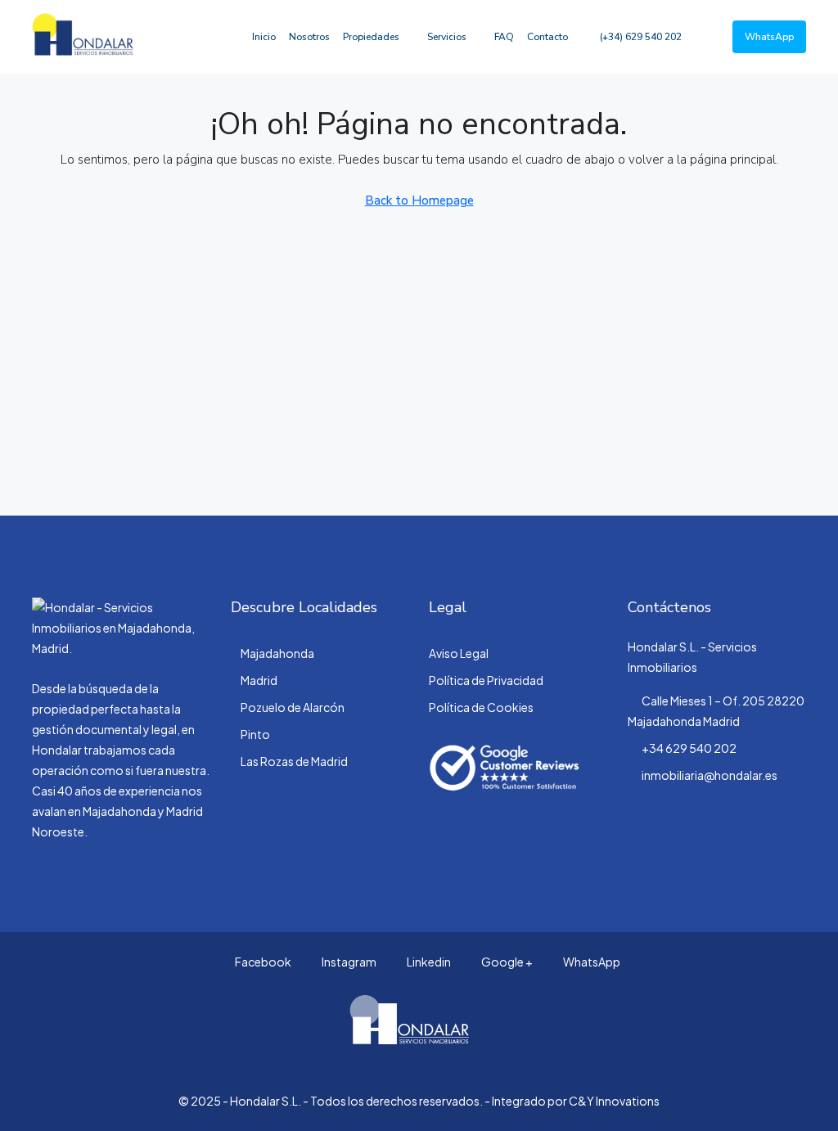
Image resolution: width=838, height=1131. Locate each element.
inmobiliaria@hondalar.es (709, 775)
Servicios (446, 36)
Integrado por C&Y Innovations (576, 1100)
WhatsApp (590, 961)
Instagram (348, 961)
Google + (506, 961)
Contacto (547, 36)
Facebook (262, 961)
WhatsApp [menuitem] (769, 36)
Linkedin (428, 961)
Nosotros (309, 36)
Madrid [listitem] (259, 680)
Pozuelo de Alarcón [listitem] (293, 707)
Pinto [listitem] (255, 734)
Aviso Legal (459, 653)
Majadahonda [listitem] (277, 653)
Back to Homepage (419, 200)
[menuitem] (632, 37)
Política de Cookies (481, 707)
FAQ (504, 36)
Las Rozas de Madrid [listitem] (294, 761)
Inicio (264, 36)
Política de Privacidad (486, 680)
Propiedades (371, 36)
